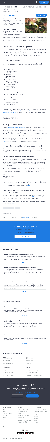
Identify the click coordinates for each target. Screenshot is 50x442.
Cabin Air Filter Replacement (32, 369)
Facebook (36, 416)
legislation (15, 148)
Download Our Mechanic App (40, 411)
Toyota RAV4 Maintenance (8, 372)
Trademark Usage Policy (23, 415)
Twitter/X (36, 420)
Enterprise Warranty (23, 411)
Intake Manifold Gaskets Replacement (34, 375)
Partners (5, 424)
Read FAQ (17, 396)
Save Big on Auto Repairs (10, 15)
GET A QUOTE (44, 2)
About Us (5, 409)
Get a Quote (41, 15)
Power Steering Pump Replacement (33, 370)
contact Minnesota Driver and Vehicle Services (29, 196)
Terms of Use (21, 417)
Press (4, 411)
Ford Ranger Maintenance (8, 370)
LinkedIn (36, 418)
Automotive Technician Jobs (40, 409)
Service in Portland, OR (8, 363)
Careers (5, 415)
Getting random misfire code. (11, 306)
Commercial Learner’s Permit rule (16, 127)
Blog (4, 426)
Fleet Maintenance (7, 413)
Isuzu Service (28, 365)
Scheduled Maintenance (8, 423)
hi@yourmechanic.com (29, 392)
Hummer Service (29, 358)
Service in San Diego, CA (8, 365)
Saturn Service (29, 361)
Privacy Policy (21, 413)
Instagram (36, 422)
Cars (4, 419)
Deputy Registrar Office (26, 110)
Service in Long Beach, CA (8, 361)
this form (15, 42)
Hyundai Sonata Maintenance (9, 369)
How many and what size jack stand (13, 335)
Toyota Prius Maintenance (8, 375)
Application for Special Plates (10, 112)
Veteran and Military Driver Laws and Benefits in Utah (18, 282)
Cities (4, 417)
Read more (25, 262)
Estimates (5, 421)
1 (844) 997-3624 (19, 392)
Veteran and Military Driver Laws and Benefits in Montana (19, 254)
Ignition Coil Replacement (31, 373)
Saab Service (28, 363)
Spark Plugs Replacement (31, 372)
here (4, 113)
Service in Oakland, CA (8, 358)
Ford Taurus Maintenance (8, 373)
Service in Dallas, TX (7, 360)
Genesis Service (29, 360)
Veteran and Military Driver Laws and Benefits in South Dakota (20, 267)
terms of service (26, 217)
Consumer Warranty (23, 409)
